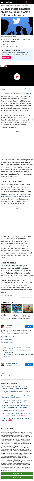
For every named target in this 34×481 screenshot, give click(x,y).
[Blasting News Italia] (9, 2)
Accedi (31, 2)
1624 (2, 435)
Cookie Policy (13, 470)
